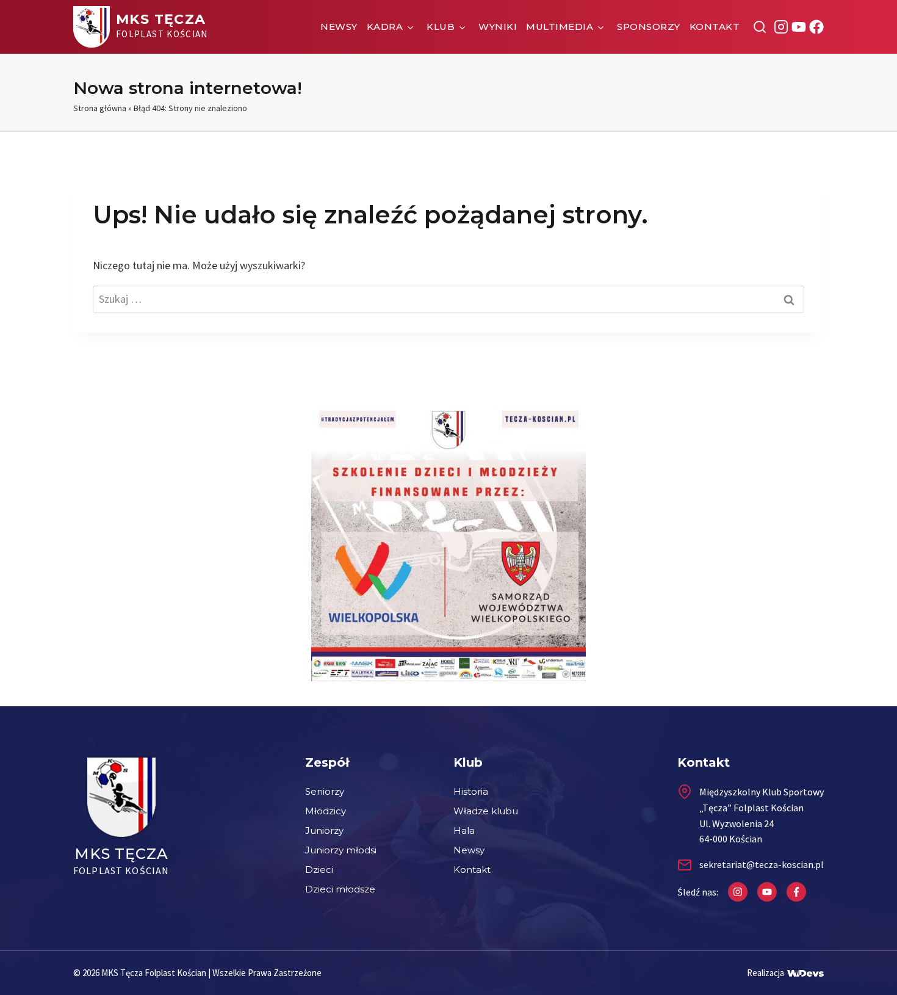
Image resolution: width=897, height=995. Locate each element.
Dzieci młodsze (340, 889)
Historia (470, 791)
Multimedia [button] (559, 26)
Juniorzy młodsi (340, 850)
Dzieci (319, 869)
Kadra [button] (385, 26)
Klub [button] (441, 26)
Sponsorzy (648, 26)
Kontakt (715, 26)
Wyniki (497, 26)
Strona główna (99, 108)
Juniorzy (324, 830)
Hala (464, 830)
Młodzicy (325, 811)
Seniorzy (324, 791)
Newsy (339, 26)
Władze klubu (485, 811)
